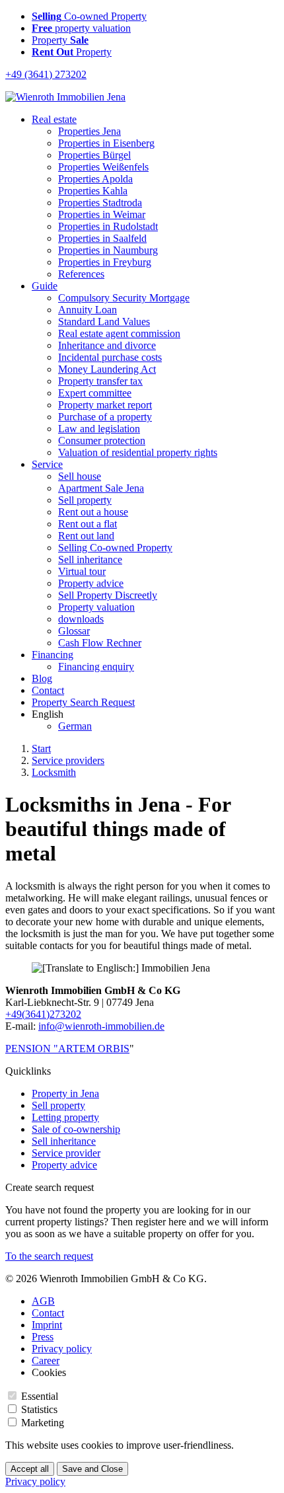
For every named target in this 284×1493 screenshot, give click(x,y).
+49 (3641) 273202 (46, 74)
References (81, 274)
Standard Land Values (104, 321)
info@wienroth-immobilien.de (101, 1026)
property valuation (81, 28)
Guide (44, 285)
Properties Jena (89, 131)
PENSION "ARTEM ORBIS (67, 1048)
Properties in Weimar (101, 214)
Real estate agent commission (119, 333)
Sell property (85, 500)
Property (60, 40)
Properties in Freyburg (104, 262)
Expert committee (94, 393)
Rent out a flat (87, 523)
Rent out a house (93, 511)
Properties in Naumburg (108, 250)
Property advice (91, 583)
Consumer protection (101, 440)
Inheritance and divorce (107, 345)
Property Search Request (83, 702)
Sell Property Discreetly (107, 595)
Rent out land (86, 535)
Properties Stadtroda (100, 202)
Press (42, 1336)
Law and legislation (99, 428)
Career (45, 1360)
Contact (48, 690)
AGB (43, 1301)
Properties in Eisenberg (106, 143)
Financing (52, 654)
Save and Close (92, 1469)
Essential (39, 1396)
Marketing (42, 1422)
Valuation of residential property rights (137, 452)
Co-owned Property (89, 16)
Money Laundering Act (107, 369)
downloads (81, 619)
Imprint (47, 1324)
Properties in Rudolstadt (108, 226)
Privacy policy (62, 1348)
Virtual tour (82, 571)
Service (47, 464)
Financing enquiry (96, 666)
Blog (42, 678)
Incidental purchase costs (110, 357)
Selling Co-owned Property (115, 547)
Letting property (65, 1117)
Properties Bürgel (94, 155)
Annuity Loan (87, 309)
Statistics (39, 1409)
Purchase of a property (105, 416)
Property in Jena (65, 1093)
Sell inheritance (90, 559)
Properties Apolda (95, 178)
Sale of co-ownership (76, 1129)
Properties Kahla (92, 190)
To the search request (49, 1256)
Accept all (30, 1469)
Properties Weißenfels (103, 166)
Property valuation (96, 607)
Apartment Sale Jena (101, 488)
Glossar (74, 630)
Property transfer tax (100, 381)
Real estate (54, 119)
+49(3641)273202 (43, 1014)
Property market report (105, 404)
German (75, 726)
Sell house (79, 476)
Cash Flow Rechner (99, 642)
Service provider (66, 1153)
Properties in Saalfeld (102, 238)
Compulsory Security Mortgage (124, 297)
